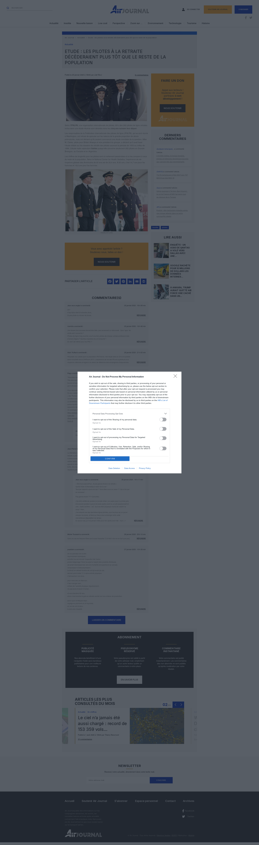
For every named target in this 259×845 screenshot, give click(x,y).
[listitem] (129, 413)
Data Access (129, 468)
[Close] (176, 376)
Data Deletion (114, 468)
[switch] (162, 419)
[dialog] (129, 422)
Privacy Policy (145, 468)
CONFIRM (110, 459)
